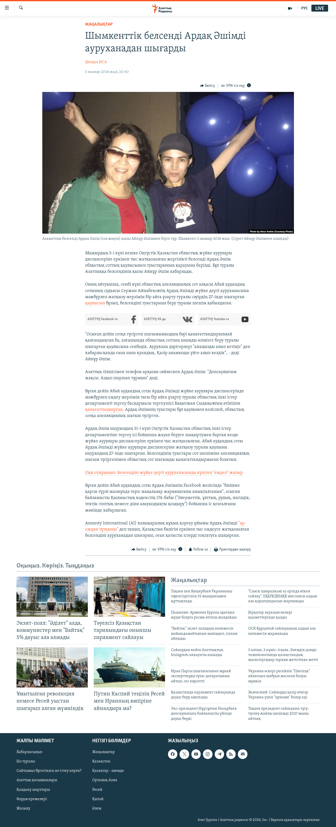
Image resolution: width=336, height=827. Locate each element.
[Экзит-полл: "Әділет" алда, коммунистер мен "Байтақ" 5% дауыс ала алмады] (52, 597)
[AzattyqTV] (290, 8)
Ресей (97, 790)
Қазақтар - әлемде (108, 771)
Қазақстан (101, 761)
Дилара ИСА (96, 62)
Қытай (98, 799)
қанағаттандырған (104, 410)
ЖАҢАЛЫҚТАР (99, 24)
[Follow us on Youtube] (196, 754)
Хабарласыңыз (29, 752)
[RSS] (231, 754)
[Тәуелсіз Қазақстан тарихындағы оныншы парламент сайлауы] (129, 597)
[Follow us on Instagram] (207, 754)
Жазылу (23, 808)
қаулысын (95, 303)
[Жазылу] (242, 754)
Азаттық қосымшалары (36, 780)
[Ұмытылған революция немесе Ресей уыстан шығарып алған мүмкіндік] (52, 667)
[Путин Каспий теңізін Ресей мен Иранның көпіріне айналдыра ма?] (129, 667)
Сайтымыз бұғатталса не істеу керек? (48, 771)
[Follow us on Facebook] (172, 754)
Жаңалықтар (103, 752)
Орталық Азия (104, 780)
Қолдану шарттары (33, 790)
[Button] (207, 86)
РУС (304, 8)
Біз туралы (25, 761)
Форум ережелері (31, 799)
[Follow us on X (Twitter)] (184, 754)
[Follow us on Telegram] (219, 754)
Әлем (96, 808)
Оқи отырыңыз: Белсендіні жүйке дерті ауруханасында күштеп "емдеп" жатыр (164, 473)
